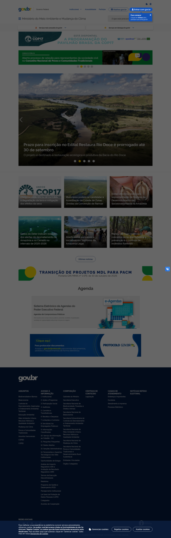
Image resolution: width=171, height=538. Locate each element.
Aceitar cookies (143, 529)
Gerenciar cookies (100, 529)
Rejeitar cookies (121, 529)
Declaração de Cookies (39, 533)
